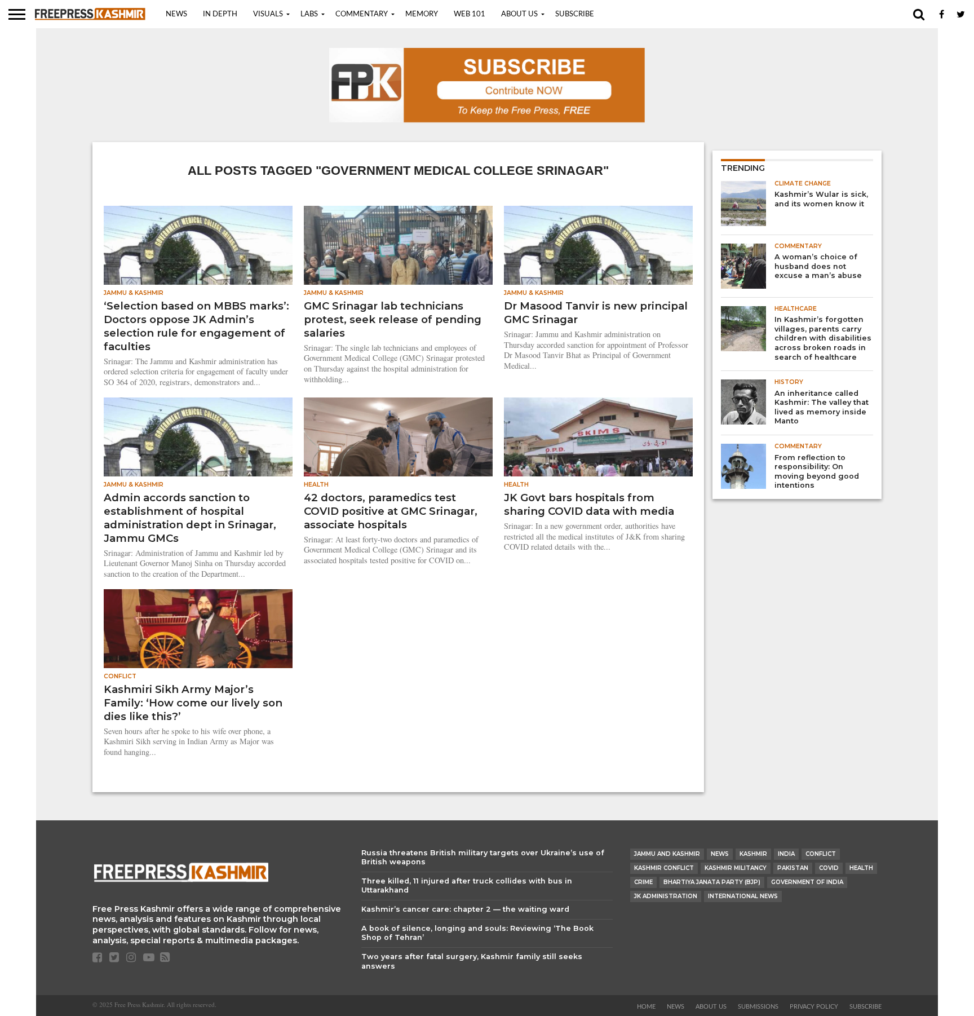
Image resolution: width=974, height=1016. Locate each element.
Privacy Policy (814, 1007)
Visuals (268, 14)
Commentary (361, 14)
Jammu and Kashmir (667, 854)
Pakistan (792, 868)
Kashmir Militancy (736, 868)
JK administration (665, 896)
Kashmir (753, 854)
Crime (643, 882)
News (176, 14)
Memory (421, 14)
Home (646, 1007)
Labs (309, 14)
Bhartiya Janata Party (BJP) (711, 882)
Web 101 (469, 14)
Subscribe (574, 14)
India (786, 854)
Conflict (820, 854)
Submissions (758, 1007)
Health (861, 868)
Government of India (807, 882)
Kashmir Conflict (664, 868)
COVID (829, 868)
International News (743, 896)
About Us (519, 14)
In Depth (220, 14)
